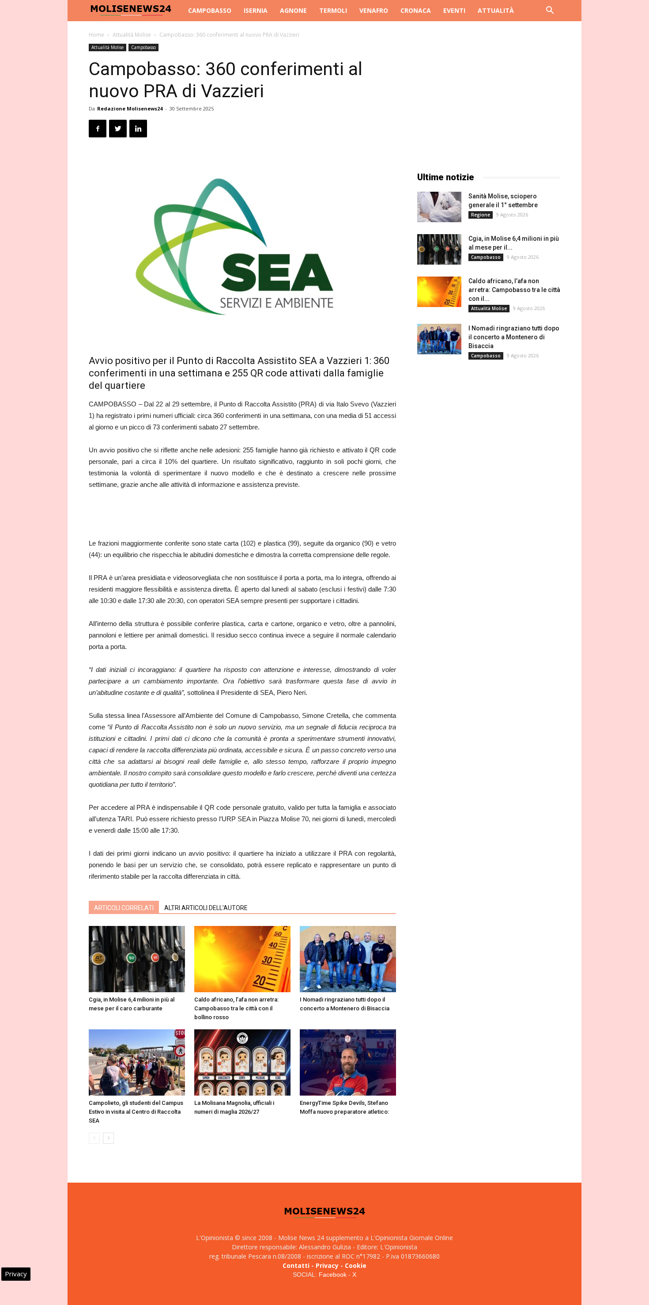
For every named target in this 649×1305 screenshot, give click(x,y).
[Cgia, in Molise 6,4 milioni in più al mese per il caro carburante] (137, 959)
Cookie (355, 1265)
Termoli (333, 10)
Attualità (496, 10)
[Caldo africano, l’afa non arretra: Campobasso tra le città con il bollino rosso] (242, 959)
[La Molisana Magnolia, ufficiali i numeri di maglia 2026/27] (242, 1062)
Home (96, 34)
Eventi (454, 10)
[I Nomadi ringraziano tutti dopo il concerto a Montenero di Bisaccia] (348, 959)
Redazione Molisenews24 (129, 108)
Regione (480, 215)
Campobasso (209, 10)
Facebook (333, 1274)
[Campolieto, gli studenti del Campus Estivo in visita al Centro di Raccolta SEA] (137, 1062)
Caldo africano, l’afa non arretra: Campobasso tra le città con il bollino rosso (236, 1008)
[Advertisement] (242, 515)
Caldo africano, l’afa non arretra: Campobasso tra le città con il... (514, 289)
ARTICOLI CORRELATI (124, 907)
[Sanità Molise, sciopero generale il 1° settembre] (439, 207)
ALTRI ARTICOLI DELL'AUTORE (206, 907)
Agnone (293, 10)
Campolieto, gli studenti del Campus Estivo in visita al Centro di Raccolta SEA (136, 1112)
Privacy (327, 1265)
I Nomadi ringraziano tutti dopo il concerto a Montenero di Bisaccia (513, 337)
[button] (549, 11)
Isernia (256, 10)
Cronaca (415, 10)
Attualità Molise (132, 34)
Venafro (373, 10)
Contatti (296, 1265)
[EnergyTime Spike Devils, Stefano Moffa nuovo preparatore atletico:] (348, 1062)
